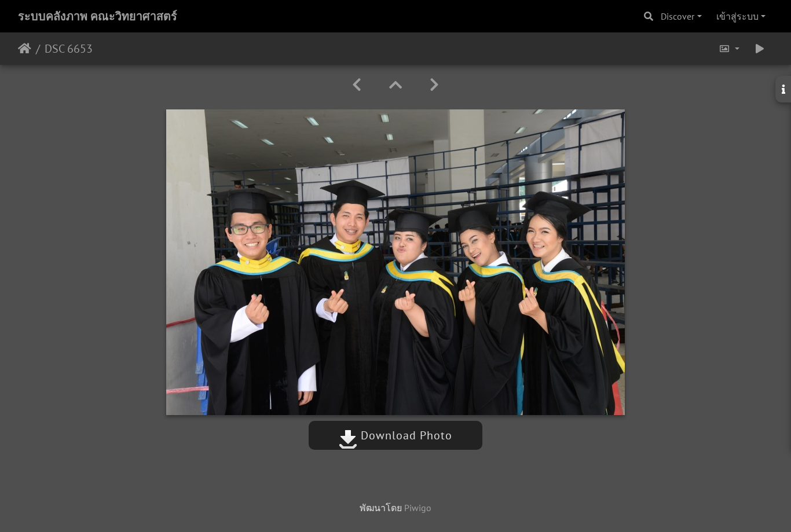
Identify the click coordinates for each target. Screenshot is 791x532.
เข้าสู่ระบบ (737, 16)
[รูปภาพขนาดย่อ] (395, 84)
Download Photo (404, 435)
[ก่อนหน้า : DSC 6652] (356, 84)
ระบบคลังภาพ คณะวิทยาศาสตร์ (97, 16)
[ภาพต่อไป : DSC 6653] (434, 84)
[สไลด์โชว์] (759, 48)
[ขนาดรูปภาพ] (729, 48)
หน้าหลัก (24, 48)
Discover (677, 16)
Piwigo (417, 507)
